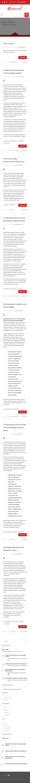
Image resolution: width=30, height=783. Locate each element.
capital (6, 140)
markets (21, 140)
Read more (22, 57)
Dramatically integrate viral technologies (16, 678)
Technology (16, 296)
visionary (7, 623)
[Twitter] (4, 2)
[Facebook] (2, 2)
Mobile (11, 150)
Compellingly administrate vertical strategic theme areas (14, 427)
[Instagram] (6, 2)
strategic (7, 143)
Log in (5, 723)
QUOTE (26, 14)
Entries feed (6, 725)
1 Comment (24, 62)
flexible (20, 288)
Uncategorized (7, 715)
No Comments (24, 150)
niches (15, 531)
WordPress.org (7, 730)
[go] (26, 641)
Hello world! (8, 43)
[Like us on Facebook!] (7, 775)
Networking (16, 150)
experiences (13, 288)
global (15, 621)
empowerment (8, 409)
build (6, 288)
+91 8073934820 (22, 2)
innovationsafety (22, 47)
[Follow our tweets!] (9, 775)
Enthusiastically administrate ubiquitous (16, 663)
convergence (14, 140)
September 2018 (7, 697)
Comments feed (7, 728)
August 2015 (6, 699)
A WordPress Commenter (8, 689)
